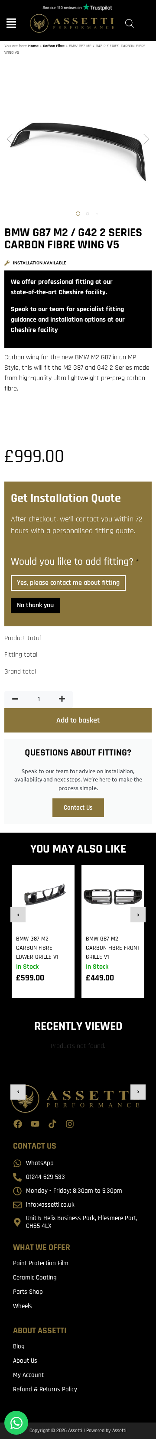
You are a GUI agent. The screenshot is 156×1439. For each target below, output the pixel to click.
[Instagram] (69, 1124)
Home (33, 46)
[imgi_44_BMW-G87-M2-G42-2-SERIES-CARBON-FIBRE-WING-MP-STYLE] (78, 140)
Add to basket (78, 720)
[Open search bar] (129, 23)
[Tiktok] (52, 1124)
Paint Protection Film (40, 1263)
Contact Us (78, 808)
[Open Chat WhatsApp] (16, 1423)
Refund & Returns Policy (45, 1389)
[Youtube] (35, 1124)
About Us (25, 1361)
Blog (19, 1346)
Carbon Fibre (54, 46)
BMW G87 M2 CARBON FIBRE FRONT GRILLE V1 (113, 948)
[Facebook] (17, 1124)
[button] (9, 140)
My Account (28, 1375)
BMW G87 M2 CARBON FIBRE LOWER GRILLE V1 (37, 948)
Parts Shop (28, 1292)
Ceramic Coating (35, 1277)
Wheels (22, 1306)
